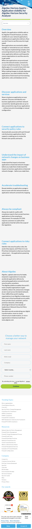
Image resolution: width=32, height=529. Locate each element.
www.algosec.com (8, 320)
